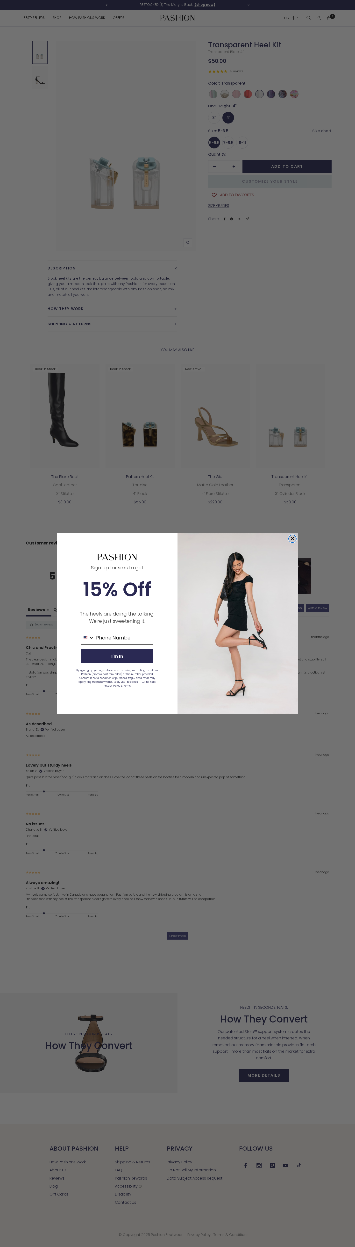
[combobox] (87, 637)
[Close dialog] (292, 539)
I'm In (117, 656)
